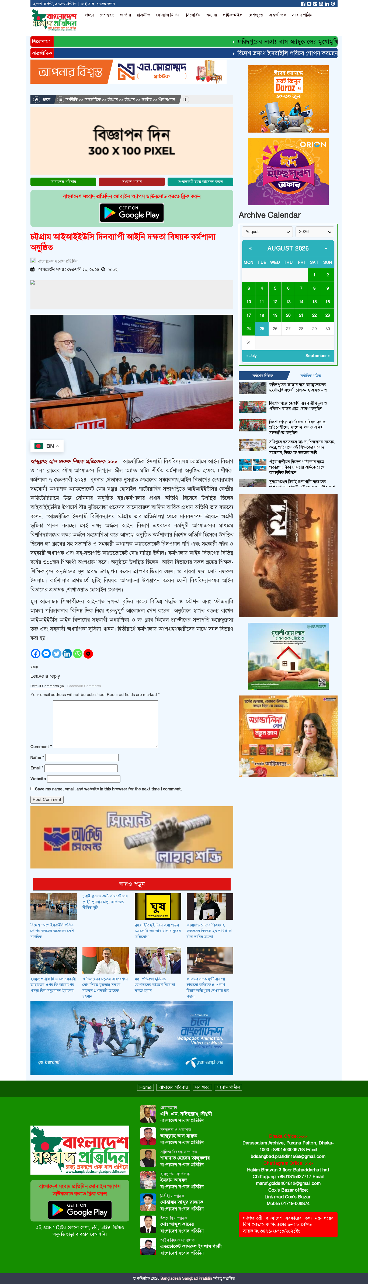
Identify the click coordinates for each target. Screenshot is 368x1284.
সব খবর (202, 1087)
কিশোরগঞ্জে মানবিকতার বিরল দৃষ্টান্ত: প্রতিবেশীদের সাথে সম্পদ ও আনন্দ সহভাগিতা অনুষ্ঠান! (297, 427)
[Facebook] (35, 653)
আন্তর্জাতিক (277, 15)
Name (37, 757)
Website (38, 778)
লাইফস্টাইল (233, 15)
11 (262, 301)
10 (249, 301)
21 (301, 315)
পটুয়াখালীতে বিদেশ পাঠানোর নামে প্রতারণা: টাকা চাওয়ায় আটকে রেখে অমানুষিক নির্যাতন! (297, 467)
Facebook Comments (84, 686)
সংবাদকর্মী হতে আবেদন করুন (200, 181)
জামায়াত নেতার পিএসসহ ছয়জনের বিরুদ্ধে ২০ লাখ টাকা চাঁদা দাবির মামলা (209, 931)
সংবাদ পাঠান (302, 15)
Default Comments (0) (47, 686)
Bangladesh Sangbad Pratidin (185, 1278)
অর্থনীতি (71, 99)
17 (249, 315)
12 (275, 301)
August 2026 (288, 248)
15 (314, 301)
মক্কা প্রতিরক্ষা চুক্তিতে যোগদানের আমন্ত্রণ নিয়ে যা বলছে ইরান (155, 985)
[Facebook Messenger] (46, 653)
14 (301, 301)
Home (145, 1087)
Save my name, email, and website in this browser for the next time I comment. (108, 789)
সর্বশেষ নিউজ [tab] (262, 375)
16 (327, 301)
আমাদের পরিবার (63, 181)
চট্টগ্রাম (113, 99)
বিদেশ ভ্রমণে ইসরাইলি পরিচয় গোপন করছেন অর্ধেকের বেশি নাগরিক (52, 931)
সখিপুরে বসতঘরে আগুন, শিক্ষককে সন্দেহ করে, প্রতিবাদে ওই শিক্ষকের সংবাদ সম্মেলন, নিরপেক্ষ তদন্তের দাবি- (301, 447)
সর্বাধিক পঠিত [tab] (310, 375)
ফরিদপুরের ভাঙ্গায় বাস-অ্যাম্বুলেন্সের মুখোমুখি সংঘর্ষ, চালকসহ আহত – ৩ (298, 387)
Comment (41, 746)
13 (288, 301)
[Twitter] (56, 653)
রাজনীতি (143, 15)
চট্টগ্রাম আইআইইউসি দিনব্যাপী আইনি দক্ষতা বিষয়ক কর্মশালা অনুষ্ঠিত (123, 242)
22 (314, 315)
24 (249, 328)
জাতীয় (125, 15)
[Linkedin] (67, 653)
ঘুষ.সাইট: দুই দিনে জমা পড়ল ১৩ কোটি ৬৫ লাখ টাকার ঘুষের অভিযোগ (158, 931)
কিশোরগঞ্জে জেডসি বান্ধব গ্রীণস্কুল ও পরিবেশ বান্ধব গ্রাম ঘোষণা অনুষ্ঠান (298, 406)
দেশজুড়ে (107, 15)
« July (251, 355)
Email (36, 768)
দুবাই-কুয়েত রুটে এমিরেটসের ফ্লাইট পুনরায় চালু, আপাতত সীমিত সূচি (105, 902)
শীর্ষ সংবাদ (167, 99)
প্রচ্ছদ (89, 15)
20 (288, 315)
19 (275, 315)
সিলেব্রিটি (193, 15)
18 (262, 315)
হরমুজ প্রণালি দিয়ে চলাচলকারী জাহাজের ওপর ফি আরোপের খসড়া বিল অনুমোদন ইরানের (53, 985)
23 (327, 315)
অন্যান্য (211, 15)
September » (317, 355)
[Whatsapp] (77, 653)
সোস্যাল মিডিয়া (168, 15)
